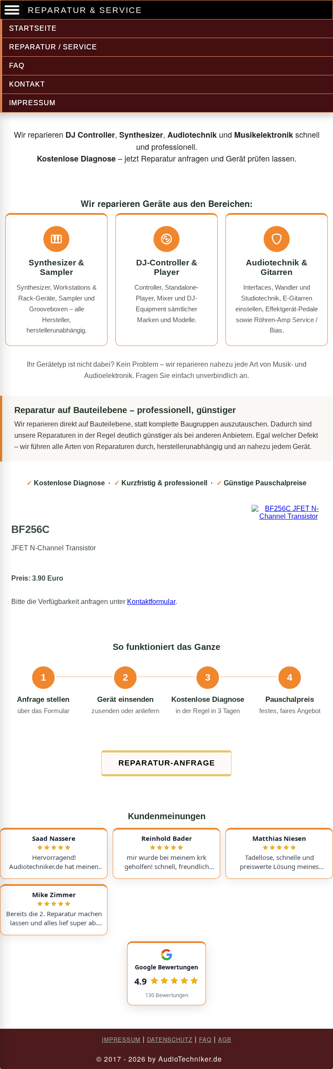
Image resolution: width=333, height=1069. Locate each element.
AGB (225, 1039)
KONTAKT (27, 84)
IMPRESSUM (32, 103)
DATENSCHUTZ (170, 1039)
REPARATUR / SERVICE (53, 47)
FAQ (16, 65)
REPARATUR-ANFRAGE (166, 763)
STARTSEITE (33, 28)
